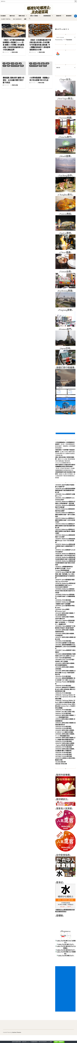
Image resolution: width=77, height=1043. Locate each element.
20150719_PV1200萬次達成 (63, 709)
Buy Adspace (17, 19)
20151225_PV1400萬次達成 (63, 726)
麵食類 (22, 65)
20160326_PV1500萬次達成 (63, 728)
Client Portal (6, 19)
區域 (4, 25)
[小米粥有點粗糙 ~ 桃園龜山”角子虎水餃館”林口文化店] (40, 68)
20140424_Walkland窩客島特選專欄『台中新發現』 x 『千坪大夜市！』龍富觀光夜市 (65, 622)
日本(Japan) (44, 28)
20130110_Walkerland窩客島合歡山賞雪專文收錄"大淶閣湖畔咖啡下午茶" (65, 546)
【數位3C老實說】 (34, 15)
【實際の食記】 (21, 15)
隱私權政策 (68, 15)
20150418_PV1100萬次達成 (63, 693)
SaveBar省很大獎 (60, 762)
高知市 (31, 32)
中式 (7, 25)
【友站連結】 (3, 15)
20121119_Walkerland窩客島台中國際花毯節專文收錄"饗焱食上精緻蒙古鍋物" (65, 531)
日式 (39, 28)
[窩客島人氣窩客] (65, 829)
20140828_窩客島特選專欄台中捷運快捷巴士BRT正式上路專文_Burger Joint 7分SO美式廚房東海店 (65, 655)
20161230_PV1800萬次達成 (63, 752)
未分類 (31, 30)
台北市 (4, 65)
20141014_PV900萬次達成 (63, 676)
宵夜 (48, 25)
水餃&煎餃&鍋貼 (10, 28)
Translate (69, 39)
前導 (25, 19)
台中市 (15, 25)
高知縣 (35, 32)
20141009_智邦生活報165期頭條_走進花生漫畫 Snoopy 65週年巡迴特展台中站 (65, 672)
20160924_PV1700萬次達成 (63, 747)
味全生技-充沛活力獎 (61, 763)
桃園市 (43, 63)
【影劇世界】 (59, 15)
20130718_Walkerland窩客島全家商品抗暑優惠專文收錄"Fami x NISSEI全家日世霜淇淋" (65, 585)
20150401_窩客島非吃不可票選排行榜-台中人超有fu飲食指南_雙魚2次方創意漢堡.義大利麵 (65, 689)
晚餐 (4, 28)
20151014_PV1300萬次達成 (63, 713)
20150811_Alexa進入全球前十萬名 (65, 711)
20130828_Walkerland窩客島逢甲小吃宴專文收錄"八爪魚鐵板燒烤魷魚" (65, 596)
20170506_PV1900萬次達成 (63, 754)
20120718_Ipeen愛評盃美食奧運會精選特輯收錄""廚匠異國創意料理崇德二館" (65, 490)
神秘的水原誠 (15, 52)
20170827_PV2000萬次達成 (63, 756)
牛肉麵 (47, 63)
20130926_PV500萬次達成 (63, 600)
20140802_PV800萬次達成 (63, 641)
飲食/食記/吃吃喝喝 (7, 30)
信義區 (8, 63)
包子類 (31, 25)
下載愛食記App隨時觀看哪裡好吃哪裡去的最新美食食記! (65, 910)
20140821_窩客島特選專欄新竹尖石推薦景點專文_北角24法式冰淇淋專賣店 (65, 646)
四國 (39, 25)
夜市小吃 (43, 25)
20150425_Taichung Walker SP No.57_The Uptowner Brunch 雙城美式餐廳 (65, 696)
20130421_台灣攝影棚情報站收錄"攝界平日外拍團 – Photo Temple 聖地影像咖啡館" (64, 568)
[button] (29, 19)
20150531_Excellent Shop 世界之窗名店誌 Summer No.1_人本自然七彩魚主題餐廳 (65, 706)
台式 (19, 25)
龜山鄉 (45, 65)
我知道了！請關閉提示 (59, 1041)
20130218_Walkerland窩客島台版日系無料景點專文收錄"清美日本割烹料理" (65, 562)
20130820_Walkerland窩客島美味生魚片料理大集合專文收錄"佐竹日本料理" (65, 590)
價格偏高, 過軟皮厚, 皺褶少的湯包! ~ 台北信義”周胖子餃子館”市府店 (13, 80)
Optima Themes (16, 1032)
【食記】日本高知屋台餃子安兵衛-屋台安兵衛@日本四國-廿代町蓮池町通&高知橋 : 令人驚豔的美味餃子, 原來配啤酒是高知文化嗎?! (40, 45)
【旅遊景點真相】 (47, 15)
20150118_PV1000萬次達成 (63, 685)
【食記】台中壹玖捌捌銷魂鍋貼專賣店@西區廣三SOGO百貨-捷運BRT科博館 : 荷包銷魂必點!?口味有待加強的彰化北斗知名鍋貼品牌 (13, 45)
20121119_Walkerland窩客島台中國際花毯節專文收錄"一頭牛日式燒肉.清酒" (65, 514)
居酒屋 (35, 28)
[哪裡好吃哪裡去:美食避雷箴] (38, 11)
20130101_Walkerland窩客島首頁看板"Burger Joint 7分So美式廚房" (65, 540)
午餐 (11, 25)
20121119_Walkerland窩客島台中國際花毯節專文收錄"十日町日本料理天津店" (65, 520)
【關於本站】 (12, 15)
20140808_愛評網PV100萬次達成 (65, 643)
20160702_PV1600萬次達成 (63, 741)
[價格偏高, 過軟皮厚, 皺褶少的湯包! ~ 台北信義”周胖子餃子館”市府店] (14, 68)
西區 (16, 28)
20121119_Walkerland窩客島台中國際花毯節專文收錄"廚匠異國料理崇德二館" (65, 525)
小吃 (23, 25)
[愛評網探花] (65, 805)
